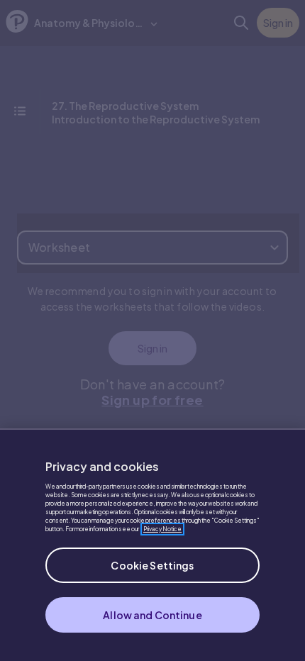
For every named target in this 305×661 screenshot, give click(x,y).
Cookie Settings (152, 565)
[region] (152, 544)
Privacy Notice (162, 529)
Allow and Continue (152, 615)
